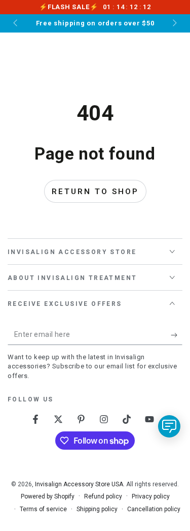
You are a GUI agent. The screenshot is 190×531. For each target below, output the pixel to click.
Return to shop (95, 191)
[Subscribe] (176, 335)
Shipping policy (97, 509)
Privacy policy (151, 496)
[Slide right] (173, 23)
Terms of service (43, 509)
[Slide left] (16, 23)
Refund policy (103, 496)
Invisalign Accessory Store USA (79, 484)
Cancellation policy (153, 509)
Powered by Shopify (47, 496)
